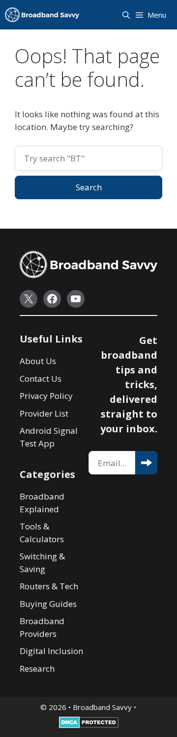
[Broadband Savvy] (42, 14)
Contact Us (40, 378)
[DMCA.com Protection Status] (88, 725)
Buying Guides (48, 603)
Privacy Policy (46, 395)
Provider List (44, 413)
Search (89, 187)
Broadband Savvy (102, 707)
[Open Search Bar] (127, 14)
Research (37, 668)
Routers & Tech (49, 586)
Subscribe (146, 462)
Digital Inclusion (51, 651)
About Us (38, 361)
